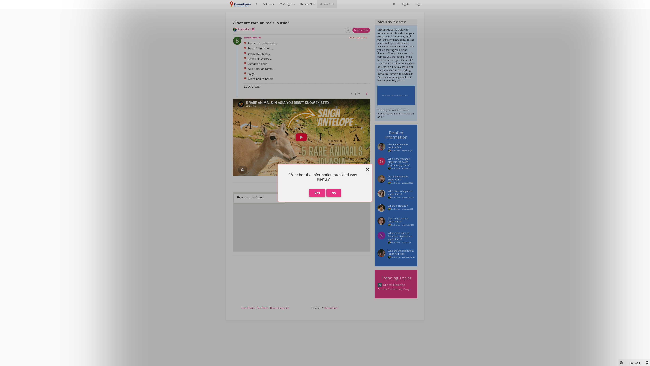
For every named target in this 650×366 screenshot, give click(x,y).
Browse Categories (279, 308)
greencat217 (406, 168)
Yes (317, 193)
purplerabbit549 (408, 257)
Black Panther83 (252, 37)
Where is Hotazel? (398, 205)
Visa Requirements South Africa (398, 146)
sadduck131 (406, 242)
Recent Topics (248, 308)
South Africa (244, 29)
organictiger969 (408, 225)
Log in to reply (361, 30)
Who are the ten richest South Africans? (401, 252)
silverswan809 (407, 209)
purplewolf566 (407, 183)
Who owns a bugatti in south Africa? (400, 192)
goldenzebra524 (408, 197)
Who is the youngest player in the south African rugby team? (399, 162)
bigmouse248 (407, 151)
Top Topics (262, 308)
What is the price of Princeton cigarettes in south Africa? (400, 236)
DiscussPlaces (331, 308)
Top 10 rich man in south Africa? (398, 220)
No (333, 193)
